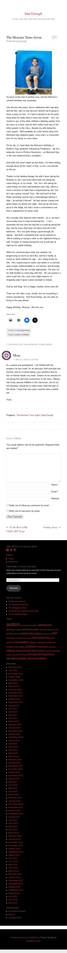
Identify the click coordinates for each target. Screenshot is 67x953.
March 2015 (13, 794)
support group (11, 655)
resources (51, 642)
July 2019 (12, 670)
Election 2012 (53, 630)
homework (47, 634)
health (29, 633)
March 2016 (13, 756)
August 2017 (14, 705)
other (35, 637)
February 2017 (14, 724)
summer (56, 650)
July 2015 (12, 782)
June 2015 (13, 785)
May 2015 (12, 788)
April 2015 (13, 791)
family (9, 633)
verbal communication (32, 658)
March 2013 (13, 871)
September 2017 (15, 702)
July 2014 (12, 820)
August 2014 (14, 817)
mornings (10, 638)
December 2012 (15, 880)
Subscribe (13, 588)
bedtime (34, 625)
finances (16, 634)
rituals (15, 647)
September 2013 (15, 852)
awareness (25, 625)
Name (54, 484)
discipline (43, 630)
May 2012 (12, 903)
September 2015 (15, 775)
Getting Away (52, 527)
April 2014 (13, 829)
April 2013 (13, 868)
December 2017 (15, 693)
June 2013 (13, 861)
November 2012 (15, 884)
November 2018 (15, 674)
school (30, 646)
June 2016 (13, 747)
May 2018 (12, 683)
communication (30, 629)
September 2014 (15, 814)
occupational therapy (23, 638)
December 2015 (15, 766)
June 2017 (13, 712)
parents (44, 637)
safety (22, 647)
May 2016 (12, 750)
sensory (52, 647)
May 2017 (12, 715)
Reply (9, 399)
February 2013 (14, 874)
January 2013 (14, 877)
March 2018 (13, 686)
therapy (32, 654)
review (9, 646)
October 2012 (14, 887)
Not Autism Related (16, 911)
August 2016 (14, 740)
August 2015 (14, 779)
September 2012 (15, 890)
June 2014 (13, 823)
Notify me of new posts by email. (24, 511)
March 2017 (13, 721)
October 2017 (14, 699)
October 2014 (14, 810)
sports (48, 651)
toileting (42, 654)
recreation (22, 642)
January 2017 (14, 728)
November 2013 (15, 845)
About (11, 558)
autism (18, 334)
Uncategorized (23, 330)
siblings (10, 650)
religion (33, 642)
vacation (11, 658)
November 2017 (15, 696)
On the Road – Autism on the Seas (23, 611)
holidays (38, 633)
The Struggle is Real (17, 608)
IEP (54, 633)
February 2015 (14, 798)
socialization (29, 650)
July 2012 (12, 896)
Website (55, 498)
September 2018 (15, 680)
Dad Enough (33, 13)
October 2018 (14, 677)
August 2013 (14, 855)
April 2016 (13, 753)
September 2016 (15, 737)
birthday (25, 334)
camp (18, 629)
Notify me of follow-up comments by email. (29, 505)
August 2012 (14, 893)
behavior (45, 625)
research (41, 642)
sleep (18, 650)
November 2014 (15, 807)
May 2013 (12, 864)
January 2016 (14, 763)
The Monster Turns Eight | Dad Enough (34, 415)
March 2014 (13, 833)
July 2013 (12, 858)
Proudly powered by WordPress (25, 937)
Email (54, 491)
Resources (13, 562)
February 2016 (14, 759)
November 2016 (15, 731)
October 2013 (14, 849)
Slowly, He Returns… (17, 601)
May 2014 (12, 826)
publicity (10, 642)
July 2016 (12, 744)
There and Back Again (18, 614)
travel (50, 654)
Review (11, 914)
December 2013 (15, 842)
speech (41, 650)
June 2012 (13, 899)
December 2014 (15, 804)
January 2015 (14, 801)
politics (52, 638)
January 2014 (14, 839)
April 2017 (13, 718)
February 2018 (14, 690)
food (23, 633)
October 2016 (14, 734)
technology (23, 655)
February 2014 (14, 836)
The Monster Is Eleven (18, 604)
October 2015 (14, 772)
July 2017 (12, 709)
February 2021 (14, 667)
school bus (42, 646)
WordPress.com (33, 941)
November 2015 (15, 769)
